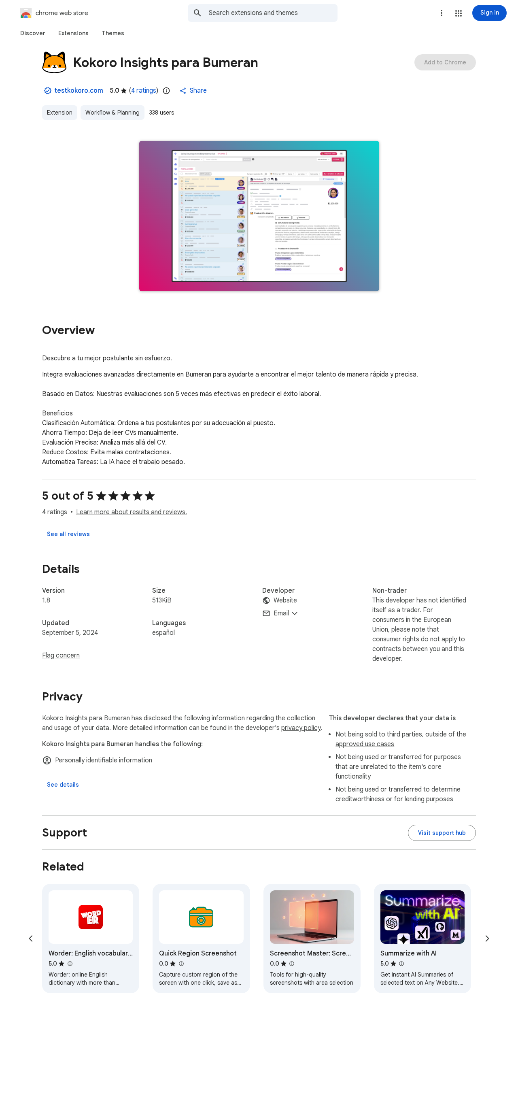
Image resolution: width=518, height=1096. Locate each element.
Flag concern (61, 655)
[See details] (63, 784)
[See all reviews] (68, 534)
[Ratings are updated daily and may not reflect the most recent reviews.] (166, 91)
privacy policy (301, 728)
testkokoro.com (78, 91)
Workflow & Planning (112, 112)
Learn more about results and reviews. (131, 512)
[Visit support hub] (442, 833)
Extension (59, 112)
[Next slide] (487, 938)
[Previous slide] (31, 938)
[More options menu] (441, 13)
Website (285, 600)
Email (281, 613)
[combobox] (273, 13)
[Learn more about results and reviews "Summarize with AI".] (401, 963)
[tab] (33, 33)
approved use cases (364, 744)
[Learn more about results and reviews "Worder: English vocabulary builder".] (69, 963)
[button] (458, 13)
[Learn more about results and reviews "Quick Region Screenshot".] (181, 963)
